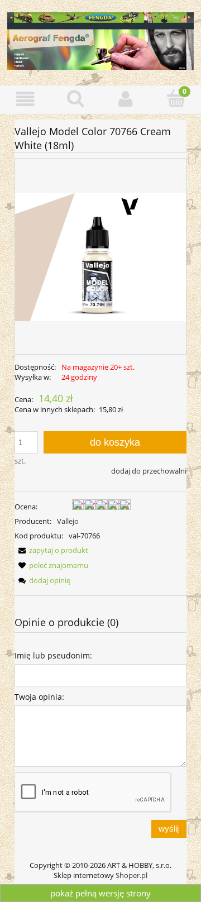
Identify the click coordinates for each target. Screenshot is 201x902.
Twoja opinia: (39, 696)
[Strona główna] (100, 39)
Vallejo (68, 521)
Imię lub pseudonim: (53, 655)
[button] (25, 99)
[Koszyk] (176, 98)
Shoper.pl (131, 875)
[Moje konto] (125, 99)
